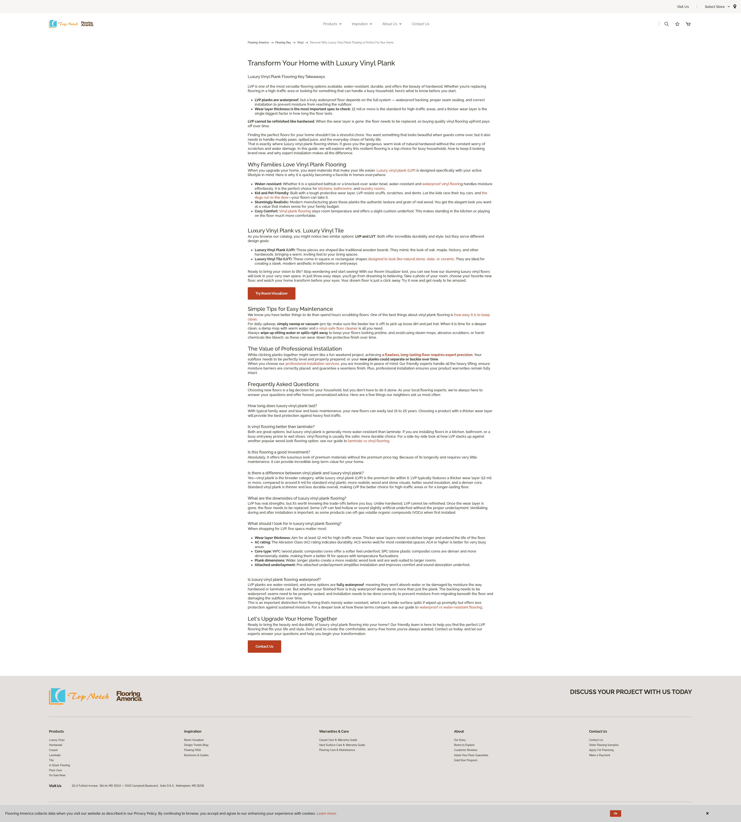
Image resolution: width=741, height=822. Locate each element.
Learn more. (327, 813)
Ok (616, 813)
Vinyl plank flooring (295, 211)
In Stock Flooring (59, 765)
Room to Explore (464, 745)
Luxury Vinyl (56, 739)
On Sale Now (57, 775)
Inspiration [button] (360, 24)
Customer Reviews (465, 750)
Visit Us (683, 7)
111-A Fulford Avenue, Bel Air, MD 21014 (96, 785)
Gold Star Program (465, 760)
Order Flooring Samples (604, 745)
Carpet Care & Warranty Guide (338, 739)
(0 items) (688, 24)
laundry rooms (373, 188)
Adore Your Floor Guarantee (471, 755)
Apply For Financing (601, 750)
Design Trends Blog (196, 745)
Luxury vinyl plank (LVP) (395, 170)
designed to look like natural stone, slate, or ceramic (411, 259)
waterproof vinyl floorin (441, 184)
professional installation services (312, 364)
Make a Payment (599, 755)
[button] (717, 6)
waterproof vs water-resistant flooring (451, 607)
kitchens (325, 188)
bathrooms (343, 188)
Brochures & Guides (196, 755)
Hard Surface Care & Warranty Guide (342, 745)
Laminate (55, 755)
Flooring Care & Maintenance (337, 750)
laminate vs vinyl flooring (368, 441)
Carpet (53, 750)
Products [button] (330, 24)
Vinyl (300, 42)
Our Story (460, 739)
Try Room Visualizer (271, 293)
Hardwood (55, 745)
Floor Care (55, 770)
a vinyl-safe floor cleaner (337, 328)
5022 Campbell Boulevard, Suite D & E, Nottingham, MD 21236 (164, 785)
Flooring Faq (283, 42)
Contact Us (420, 24)
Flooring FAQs (192, 750)
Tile (51, 760)
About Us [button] (389, 24)
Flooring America (258, 42)
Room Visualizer (194, 739)
